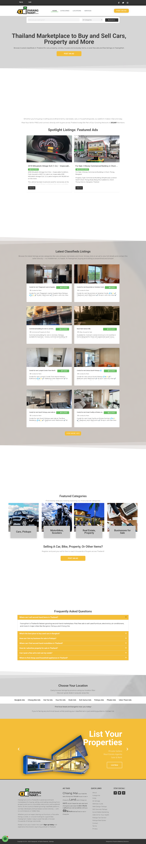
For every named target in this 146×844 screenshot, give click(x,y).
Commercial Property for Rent (41, 332)
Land (72, 799)
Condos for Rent (36, 290)
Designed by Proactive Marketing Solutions (117, 841)
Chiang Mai (65, 626)
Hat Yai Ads (48, 700)
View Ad (32, 187)
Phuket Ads (111, 700)
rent (65, 803)
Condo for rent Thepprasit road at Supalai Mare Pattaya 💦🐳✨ (49, 287)
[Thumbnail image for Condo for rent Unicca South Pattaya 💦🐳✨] (96, 357)
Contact (95, 823)
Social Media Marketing (100, 812)
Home (54, 11)
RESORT (69, 803)
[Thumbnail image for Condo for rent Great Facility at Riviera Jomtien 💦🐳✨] (96, 399)
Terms (94, 826)
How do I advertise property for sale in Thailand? (38, 648)
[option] (49, 163)
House (76, 796)
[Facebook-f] (115, 793)
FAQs (94, 798)
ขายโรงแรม (84, 808)
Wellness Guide (97, 804)
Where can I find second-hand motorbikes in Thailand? (41, 643)
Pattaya (54, 626)
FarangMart (24, 623)
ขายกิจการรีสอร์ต (82, 806)
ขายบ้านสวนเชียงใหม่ (76, 808)
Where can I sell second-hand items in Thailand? (38, 617)
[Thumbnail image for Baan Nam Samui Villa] (96, 315)
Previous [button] (25, 164)
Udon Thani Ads (125, 700)
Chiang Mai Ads (34, 700)
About (94, 793)
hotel (79, 793)
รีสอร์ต (71, 811)
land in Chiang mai (81, 800)
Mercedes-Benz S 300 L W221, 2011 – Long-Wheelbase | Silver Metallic (105, 166)
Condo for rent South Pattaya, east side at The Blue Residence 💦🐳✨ (51, 412)
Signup (21, 2)
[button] (73, 617)
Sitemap (51, 841)
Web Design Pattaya (99, 806)
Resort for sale (76, 803)
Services (87, 11)
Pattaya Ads (99, 700)
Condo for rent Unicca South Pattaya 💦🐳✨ (91, 370)
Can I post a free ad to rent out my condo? (35, 653)
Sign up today (49, 825)
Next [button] (121, 164)
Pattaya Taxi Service (99, 818)
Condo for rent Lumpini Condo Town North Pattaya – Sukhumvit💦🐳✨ (51, 370)
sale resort (73, 806)
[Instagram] (123, 793)
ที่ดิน (65, 811)
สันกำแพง (75, 811)
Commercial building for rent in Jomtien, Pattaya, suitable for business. (51, 329)
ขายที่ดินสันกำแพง (67, 808)
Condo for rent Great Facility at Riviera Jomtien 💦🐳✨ (94, 412)
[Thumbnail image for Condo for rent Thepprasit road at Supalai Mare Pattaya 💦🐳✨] (49, 273)
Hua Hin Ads (61, 700)
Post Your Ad (27, 123)
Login (29, 2)
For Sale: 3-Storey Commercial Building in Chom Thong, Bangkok (55, 166)
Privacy (94, 829)
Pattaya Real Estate (99, 820)
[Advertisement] (73, 92)
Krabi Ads (72, 700)
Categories (64, 11)
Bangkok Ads (20, 700)
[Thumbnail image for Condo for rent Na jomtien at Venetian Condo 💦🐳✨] (96, 273)
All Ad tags (96, 801)
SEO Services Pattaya (99, 809)
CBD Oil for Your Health (100, 815)
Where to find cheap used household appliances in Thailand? (43, 658)
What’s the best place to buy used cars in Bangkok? (39, 633)
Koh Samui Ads (85, 700)
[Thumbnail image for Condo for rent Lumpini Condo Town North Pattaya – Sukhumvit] (49, 357)
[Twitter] (119, 793)
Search (112, 20)
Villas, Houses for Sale (85, 332)
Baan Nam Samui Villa (83, 329)
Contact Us (109, 711)
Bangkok (46, 626)
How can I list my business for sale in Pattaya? (37, 638)
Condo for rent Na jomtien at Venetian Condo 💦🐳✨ (93, 287)
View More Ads (73, 433)
